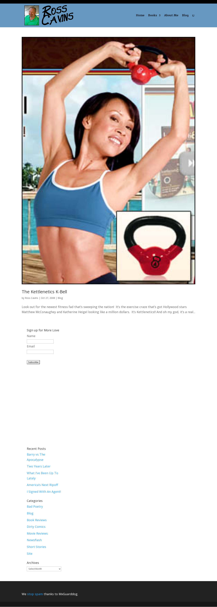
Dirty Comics (36, 527)
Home (140, 16)
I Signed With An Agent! (44, 492)
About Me (171, 16)
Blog (185, 16)
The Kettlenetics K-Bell (44, 292)
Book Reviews (37, 520)
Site (29, 553)
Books (152, 16)
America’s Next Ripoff (42, 485)
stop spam (35, 594)
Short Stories (36, 547)
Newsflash (34, 540)
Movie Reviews (37, 533)
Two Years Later (39, 466)
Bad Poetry (35, 506)
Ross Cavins (31, 298)
